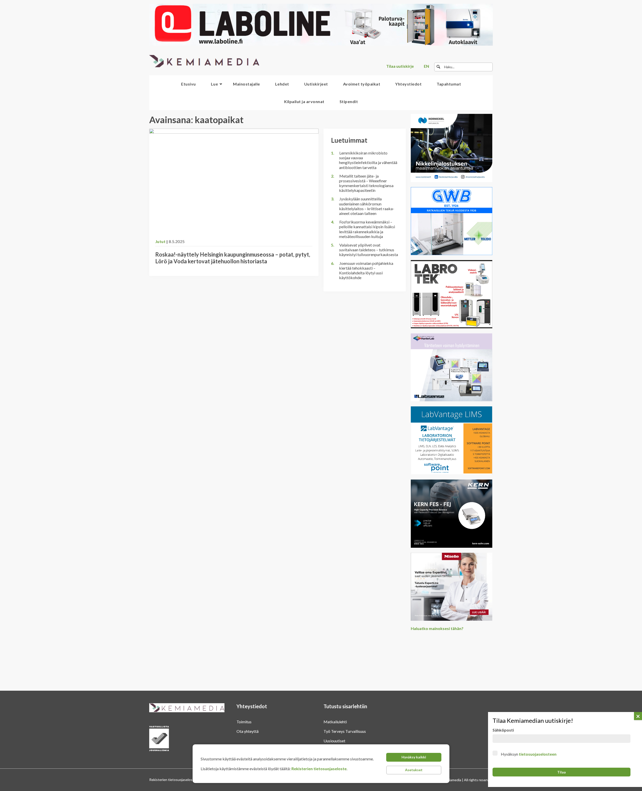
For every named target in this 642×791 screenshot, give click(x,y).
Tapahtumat (449, 84)
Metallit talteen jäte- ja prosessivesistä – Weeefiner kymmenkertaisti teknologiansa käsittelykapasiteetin (366, 183)
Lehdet (282, 84)
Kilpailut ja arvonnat (304, 101)
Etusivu (188, 84)
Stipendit (349, 101)
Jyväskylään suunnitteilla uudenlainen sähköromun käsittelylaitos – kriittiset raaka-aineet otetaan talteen (366, 206)
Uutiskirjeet (316, 84)
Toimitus (244, 721)
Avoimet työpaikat (361, 84)
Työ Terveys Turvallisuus (345, 731)
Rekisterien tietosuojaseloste (319, 768)
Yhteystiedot (408, 84)
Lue (214, 84)
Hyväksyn (528, 754)
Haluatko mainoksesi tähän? (437, 628)
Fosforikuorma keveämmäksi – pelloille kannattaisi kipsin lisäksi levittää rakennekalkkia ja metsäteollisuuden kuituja (367, 229)
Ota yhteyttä (247, 731)
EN (426, 66)
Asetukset (414, 770)
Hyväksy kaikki (414, 757)
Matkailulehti (335, 721)
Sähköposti (503, 730)
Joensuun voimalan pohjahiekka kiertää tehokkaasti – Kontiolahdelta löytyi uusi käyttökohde (366, 270)
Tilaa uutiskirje (400, 66)
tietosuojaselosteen (537, 754)
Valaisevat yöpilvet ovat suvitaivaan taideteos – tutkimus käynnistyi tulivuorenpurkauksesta (368, 250)
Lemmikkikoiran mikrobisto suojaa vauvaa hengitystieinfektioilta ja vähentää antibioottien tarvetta (368, 160)
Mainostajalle (246, 84)
